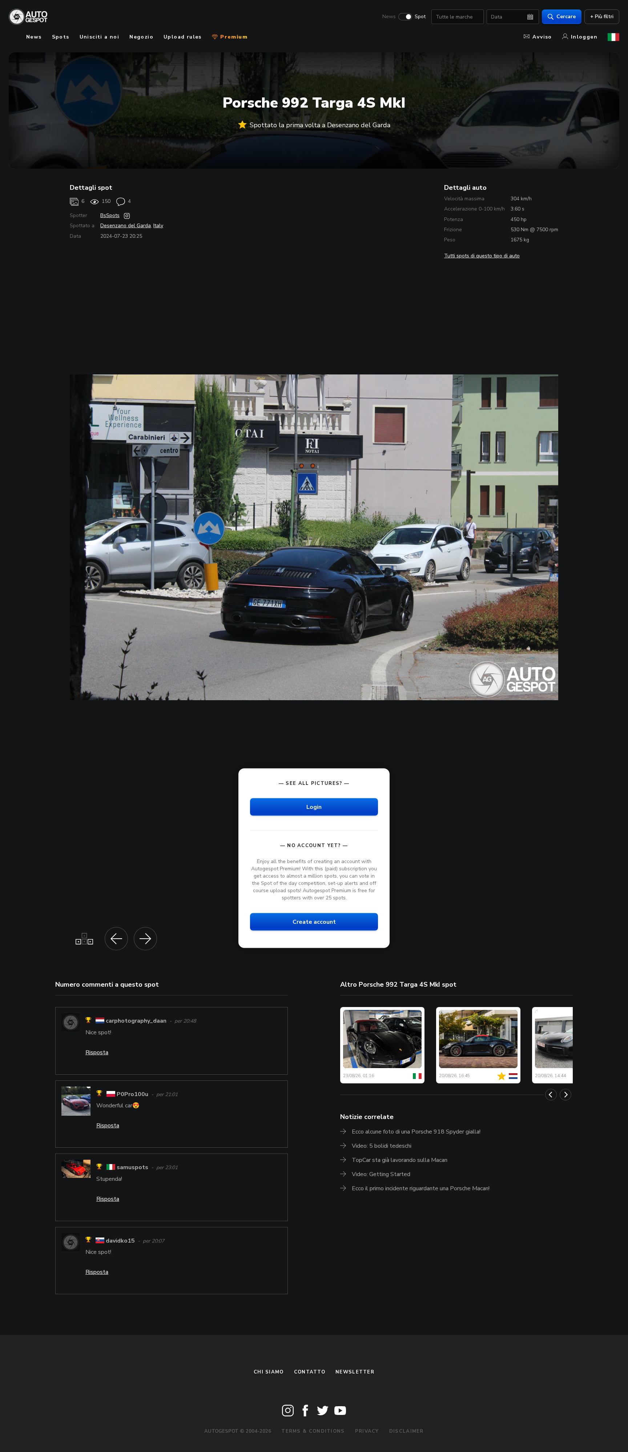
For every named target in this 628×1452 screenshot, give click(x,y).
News (389, 16)
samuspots (132, 1168)
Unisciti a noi (100, 36)
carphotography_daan (136, 1021)
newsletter (354, 1372)
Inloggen (584, 36)
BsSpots (110, 215)
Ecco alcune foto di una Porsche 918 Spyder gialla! (416, 1132)
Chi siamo (269, 1372)
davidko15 (120, 1241)
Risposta (96, 1052)
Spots (60, 36)
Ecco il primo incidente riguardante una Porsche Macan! (421, 1188)
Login (314, 807)
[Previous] (551, 1094)
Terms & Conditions (313, 1431)
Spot (420, 16)
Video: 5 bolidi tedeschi (381, 1146)
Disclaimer (406, 1431)
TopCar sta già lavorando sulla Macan (399, 1160)
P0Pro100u (132, 1094)
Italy (158, 225)
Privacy (367, 1431)
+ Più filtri (601, 16)
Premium (232, 36)
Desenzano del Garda (125, 225)
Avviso (542, 36)
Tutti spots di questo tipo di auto (482, 255)
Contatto (309, 1372)
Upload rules (183, 36)
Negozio (141, 36)
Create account (314, 922)
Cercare (566, 16)
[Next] (565, 1094)
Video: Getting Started (381, 1174)
